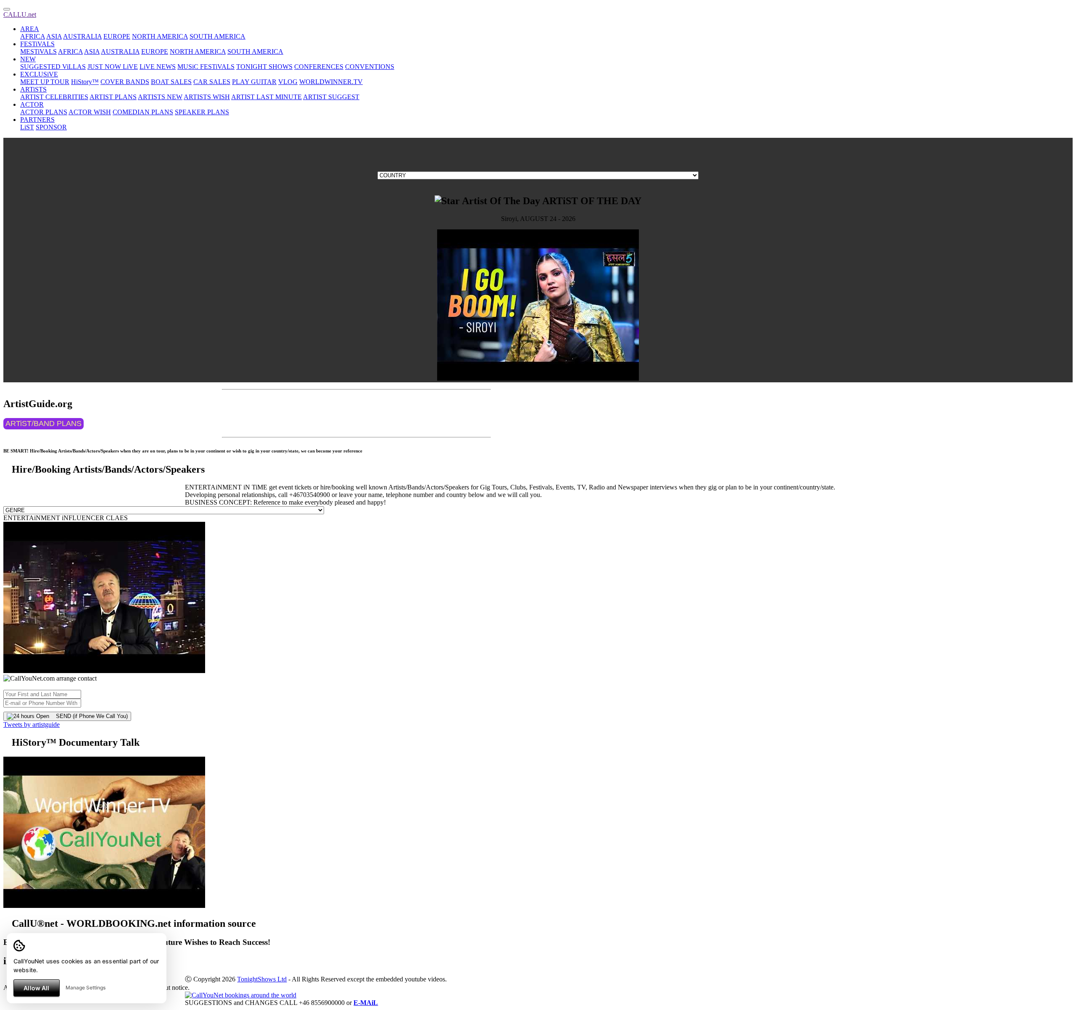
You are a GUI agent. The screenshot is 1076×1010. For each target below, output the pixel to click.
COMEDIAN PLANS (143, 112)
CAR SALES (211, 81)
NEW (28, 59)
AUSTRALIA (82, 36)
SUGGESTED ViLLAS (53, 66)
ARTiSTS (33, 89)
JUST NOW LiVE (112, 66)
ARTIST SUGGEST (331, 96)
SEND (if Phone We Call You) (88, 716)
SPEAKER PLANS (202, 112)
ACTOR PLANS (43, 112)
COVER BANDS (124, 81)
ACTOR (32, 104)
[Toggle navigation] (6, 9)
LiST (27, 127)
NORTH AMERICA (160, 36)
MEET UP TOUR (44, 81)
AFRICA (32, 36)
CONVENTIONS (369, 66)
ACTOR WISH (90, 112)
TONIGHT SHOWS (264, 66)
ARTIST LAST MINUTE (266, 96)
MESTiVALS (38, 51)
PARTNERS (37, 119)
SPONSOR (51, 127)
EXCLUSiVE (39, 74)
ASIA (54, 36)
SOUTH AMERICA (217, 36)
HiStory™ (85, 81)
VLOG (288, 81)
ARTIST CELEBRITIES (54, 96)
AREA (29, 28)
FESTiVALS (37, 43)
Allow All (36, 988)
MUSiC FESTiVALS (206, 66)
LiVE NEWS (158, 66)
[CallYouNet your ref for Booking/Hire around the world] (240, 995)
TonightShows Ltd (262, 979)
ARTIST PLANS (113, 96)
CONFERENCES (318, 66)
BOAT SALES (171, 81)
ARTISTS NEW (160, 96)
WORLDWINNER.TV (331, 81)
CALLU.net (19, 14)
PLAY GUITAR (254, 81)
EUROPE (116, 36)
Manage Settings (85, 987)
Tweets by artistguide (31, 724)
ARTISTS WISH (207, 96)
